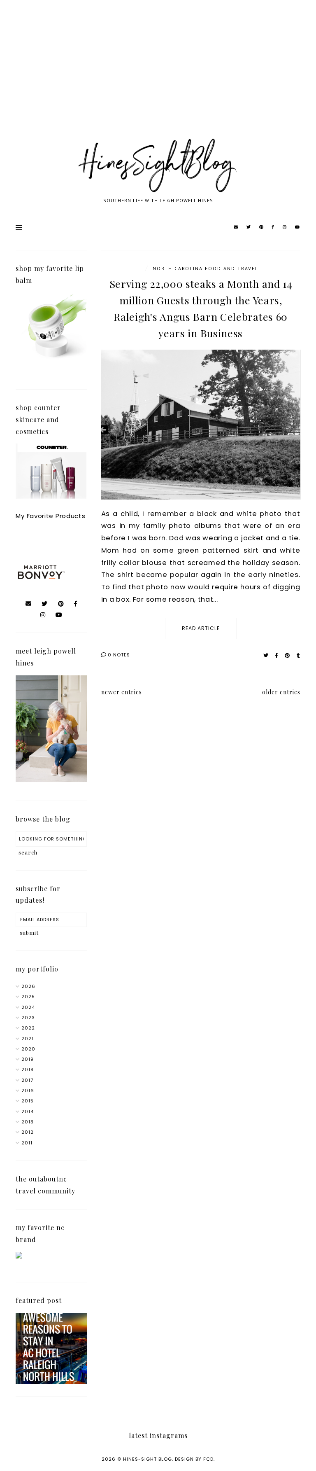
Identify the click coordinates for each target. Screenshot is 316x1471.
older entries (281, 692)
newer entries (121, 692)
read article (201, 628)
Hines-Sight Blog (147, 1459)
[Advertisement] (158, 78)
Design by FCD (194, 1459)
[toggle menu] (19, 227)
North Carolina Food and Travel (205, 268)
